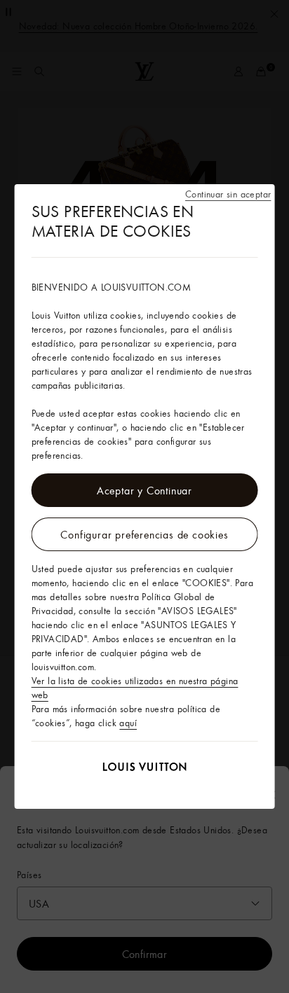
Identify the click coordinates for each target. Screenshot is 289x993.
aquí (128, 722)
